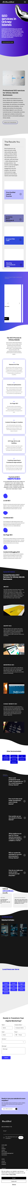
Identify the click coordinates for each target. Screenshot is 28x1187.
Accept (13, 1178)
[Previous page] (10, 939)
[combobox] (13, 1041)
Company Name (18, 1024)
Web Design (4, 1151)
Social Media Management (7, 1153)
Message (4, 1046)
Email (3, 1032)
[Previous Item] (8, 303)
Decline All (13, 1181)
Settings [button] (14, 1184)
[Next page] (18, 939)
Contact (3, 1150)
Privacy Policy (12, 1174)
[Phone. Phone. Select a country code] (16, 1035)
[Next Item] (19, 303)
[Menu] (25, 2)
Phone (16, 1032)
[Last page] (21, 939)
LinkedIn (3, 1161)
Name (3, 1024)
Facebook (4, 1162)
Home (3, 1147)
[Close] (26, 1171)
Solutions (4, 1148)
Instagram (4, 1164)
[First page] (6, 939)
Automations (4, 1154)
